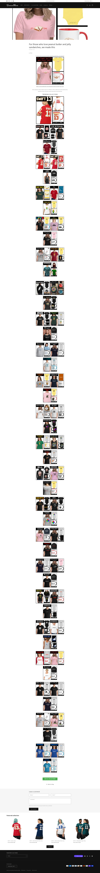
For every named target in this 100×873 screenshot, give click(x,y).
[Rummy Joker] (43, 139)
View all (50, 846)
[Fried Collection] (57, 261)
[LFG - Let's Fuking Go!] (50, 184)
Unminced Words (11, 870)
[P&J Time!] (50, 84)
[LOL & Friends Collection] (57, 139)
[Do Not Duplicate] (50, 741)
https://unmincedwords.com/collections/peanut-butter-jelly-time (50, 86)
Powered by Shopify (17, 870)
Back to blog (51, 784)
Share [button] (31, 52)
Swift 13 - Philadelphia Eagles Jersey (79, 840)
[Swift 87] (57, 169)
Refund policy (23, 870)
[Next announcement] (67, 1)
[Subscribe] (26, 856)
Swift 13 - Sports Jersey (12, 840)
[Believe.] (50, 154)
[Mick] (43, 480)
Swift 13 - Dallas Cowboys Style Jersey (57, 840)
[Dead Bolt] (43, 295)
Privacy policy (29, 870)
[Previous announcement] (33, 1)
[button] (27, 5)
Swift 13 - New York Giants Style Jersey (36, 840)
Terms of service (34, 870)
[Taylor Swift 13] (50, 124)
